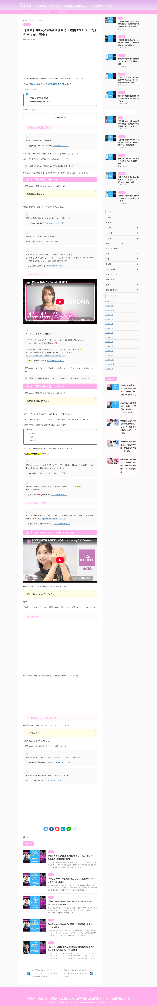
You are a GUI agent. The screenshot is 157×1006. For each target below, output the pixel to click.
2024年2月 (109, 346)
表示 (63, 117)
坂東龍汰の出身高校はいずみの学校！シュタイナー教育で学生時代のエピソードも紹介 (128, 427)
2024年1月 (109, 351)
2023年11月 (109, 360)
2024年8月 (109, 319)
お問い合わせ (63, 12)
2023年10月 (109, 364)
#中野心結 (38, 356)
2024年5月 (109, 333)
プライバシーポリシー (68, 991)
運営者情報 (92, 991)
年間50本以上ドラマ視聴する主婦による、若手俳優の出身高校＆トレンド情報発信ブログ (65, 6)
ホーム (26, 12)
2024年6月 (109, 328)
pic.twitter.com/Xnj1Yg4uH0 (54, 519)
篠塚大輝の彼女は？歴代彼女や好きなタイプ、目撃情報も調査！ (128, 61)
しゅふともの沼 (78, 995)
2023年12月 (109, 355)
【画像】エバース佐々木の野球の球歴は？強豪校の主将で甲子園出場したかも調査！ (128, 24)
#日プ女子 (30, 356)
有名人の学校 (45, 12)
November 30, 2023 (55, 223)
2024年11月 (109, 306)
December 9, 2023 (59, 494)
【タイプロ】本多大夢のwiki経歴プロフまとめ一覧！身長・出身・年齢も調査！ (128, 79)
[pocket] (57, 829)
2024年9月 (109, 315)
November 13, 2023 (55, 360)
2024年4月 (109, 337)
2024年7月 (109, 324)
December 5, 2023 (63, 762)
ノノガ (28, 837)
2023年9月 (109, 369)
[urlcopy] (74, 829)
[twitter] (45, 829)
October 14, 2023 (53, 780)
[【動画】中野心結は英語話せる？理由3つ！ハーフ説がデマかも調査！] (63, 829)
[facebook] (51, 829)
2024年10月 (109, 310)
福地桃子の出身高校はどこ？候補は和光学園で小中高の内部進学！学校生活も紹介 (128, 465)
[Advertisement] (60, 58)
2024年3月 (109, 342)
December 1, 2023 (61, 145)
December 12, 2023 (57, 473)
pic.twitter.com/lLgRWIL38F (53, 356)
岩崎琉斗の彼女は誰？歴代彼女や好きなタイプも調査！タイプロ (128, 98)
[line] (68, 829)
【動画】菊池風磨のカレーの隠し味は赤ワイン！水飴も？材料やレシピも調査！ (128, 42)
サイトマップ (82, 991)
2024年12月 (109, 301)
